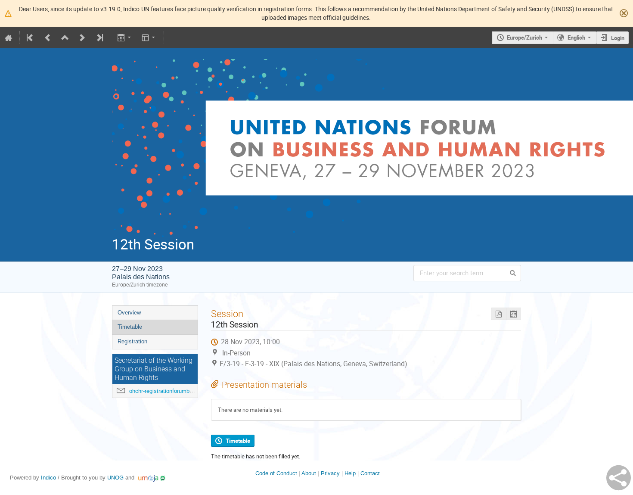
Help (350, 473)
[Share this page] (618, 478)
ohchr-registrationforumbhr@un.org (172, 391)
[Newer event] (82, 37)
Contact (370, 473)
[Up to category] (65, 37)
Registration (132, 341)
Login (617, 38)
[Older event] (47, 37)
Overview (129, 312)
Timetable (130, 327)
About (308, 473)
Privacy (330, 473)
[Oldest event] (30, 37)
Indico (48, 477)
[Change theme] (149, 37)
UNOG (115, 477)
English (576, 37)
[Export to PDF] (498, 314)
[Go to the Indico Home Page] (8, 37)
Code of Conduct (276, 473)
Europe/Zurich (524, 37)
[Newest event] (99, 37)
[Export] (124, 37)
